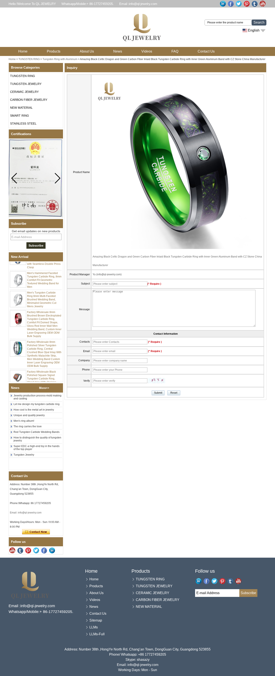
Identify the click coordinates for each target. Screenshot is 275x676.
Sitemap (95, 620)
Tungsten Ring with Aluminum (60, 59)
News (117, 51)
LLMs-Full (97, 634)
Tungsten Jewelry (24, 454)
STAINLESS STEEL (23, 123)
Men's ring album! (24, 420)
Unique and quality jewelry (29, 415)
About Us (87, 51)
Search (259, 22)
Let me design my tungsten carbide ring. (37, 404)
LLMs (93, 627)
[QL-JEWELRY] (142, 43)
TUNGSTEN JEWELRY (25, 84)
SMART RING (19, 115)
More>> (44, 388)
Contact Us (206, 51)
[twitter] (238, 3)
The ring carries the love (28, 426)
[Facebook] (231, 3)
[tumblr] (254, 3)
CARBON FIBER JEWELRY (28, 99)
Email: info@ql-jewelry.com (25, 512)
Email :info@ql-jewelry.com (138, 4)
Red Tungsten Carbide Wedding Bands (37, 432)
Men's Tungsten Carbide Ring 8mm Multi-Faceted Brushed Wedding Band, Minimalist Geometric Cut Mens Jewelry (41, 295)
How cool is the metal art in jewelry (34, 409)
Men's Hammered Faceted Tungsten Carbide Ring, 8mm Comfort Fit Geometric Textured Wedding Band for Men (44, 276)
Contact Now (36, 532)
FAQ (174, 51)
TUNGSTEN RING (29, 59)
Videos (146, 51)
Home (23, 51)
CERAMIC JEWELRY (24, 91)
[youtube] (262, 3)
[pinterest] (246, 3)
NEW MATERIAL (21, 107)
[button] (57, 178)
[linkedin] (223, 3)
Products (53, 51)
